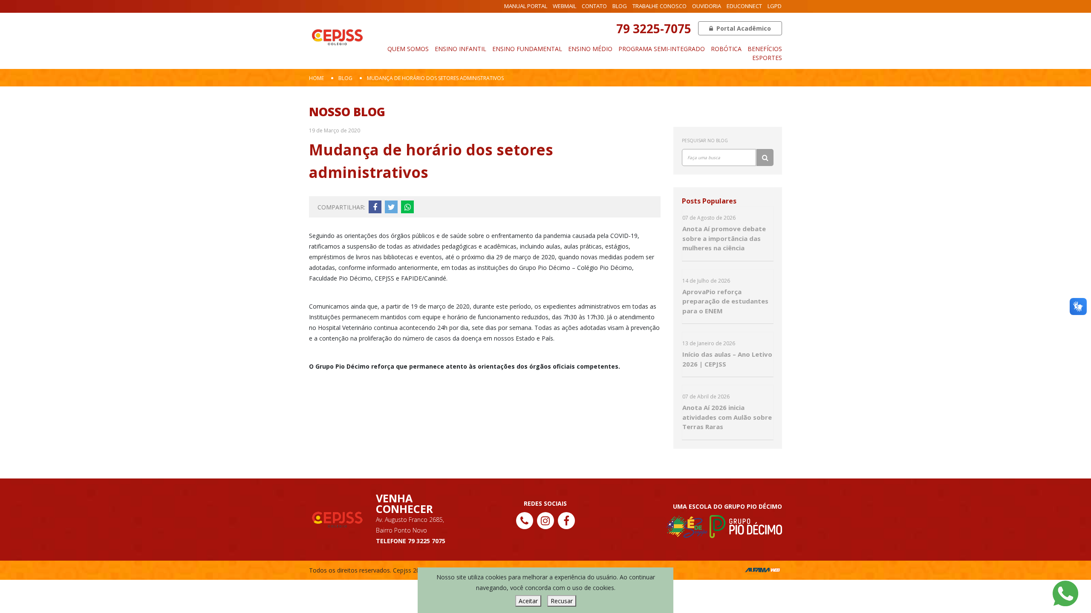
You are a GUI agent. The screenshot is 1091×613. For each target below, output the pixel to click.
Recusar (562, 601)
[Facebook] (566, 520)
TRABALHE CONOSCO (659, 6)
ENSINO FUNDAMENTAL (527, 49)
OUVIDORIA (706, 6)
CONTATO (594, 6)
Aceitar (528, 601)
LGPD (775, 6)
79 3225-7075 (653, 28)
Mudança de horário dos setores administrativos (435, 78)
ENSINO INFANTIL (460, 49)
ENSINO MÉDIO (590, 49)
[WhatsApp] (1065, 593)
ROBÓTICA (726, 49)
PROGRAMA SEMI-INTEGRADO (661, 49)
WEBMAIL (564, 6)
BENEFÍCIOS (765, 49)
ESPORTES (767, 58)
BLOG (619, 6)
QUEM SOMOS (408, 49)
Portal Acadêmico (743, 28)
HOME (316, 78)
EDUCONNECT (744, 6)
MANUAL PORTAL (525, 6)
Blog (345, 78)
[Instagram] (545, 520)
